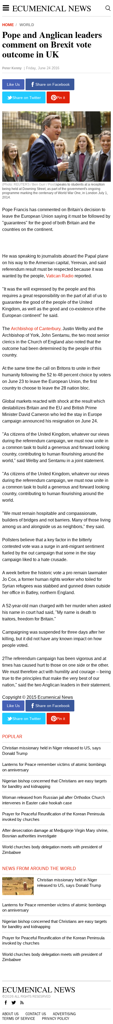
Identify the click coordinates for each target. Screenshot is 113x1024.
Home (8, 25)
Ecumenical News (51, 7)
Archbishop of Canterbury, (35, 328)
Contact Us (36, 1014)
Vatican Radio (60, 276)
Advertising (64, 1014)
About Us (10, 1014)
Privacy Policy (55, 1019)
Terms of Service (18, 1019)
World (26, 25)
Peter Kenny (12, 68)
